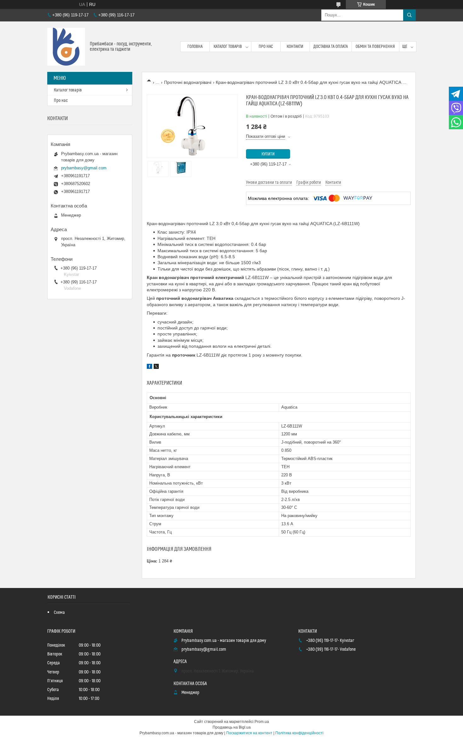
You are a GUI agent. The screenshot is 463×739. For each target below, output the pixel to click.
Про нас (266, 46)
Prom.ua (261, 721)
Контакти (295, 46)
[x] (156, 367)
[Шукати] (409, 15)
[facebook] (149, 367)
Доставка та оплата (330, 46)
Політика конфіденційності (299, 733)
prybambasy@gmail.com (83, 168)
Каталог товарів (228, 46)
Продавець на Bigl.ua (232, 727)
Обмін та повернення (375, 46)
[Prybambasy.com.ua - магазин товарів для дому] (66, 47)
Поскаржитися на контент (249, 733)
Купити (268, 154)
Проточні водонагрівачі (187, 82)
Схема (59, 612)
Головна (195, 46)
